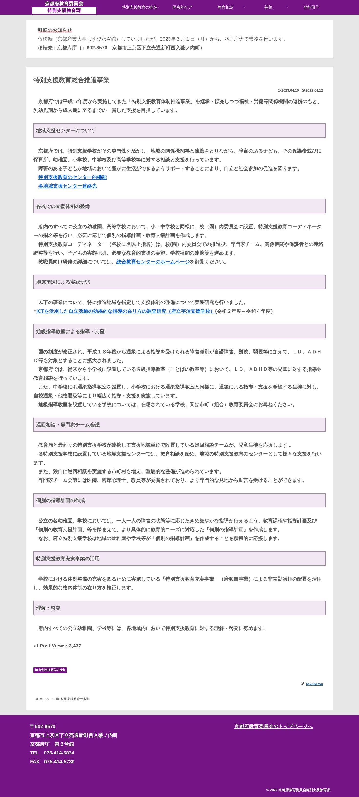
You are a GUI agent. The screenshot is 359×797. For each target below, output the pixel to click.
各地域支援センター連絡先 (67, 186)
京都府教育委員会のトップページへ (273, 726)
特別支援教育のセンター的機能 (72, 177)
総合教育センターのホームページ (153, 261)
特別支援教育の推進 (52, 670)
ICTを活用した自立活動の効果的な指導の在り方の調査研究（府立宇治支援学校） (125, 311)
